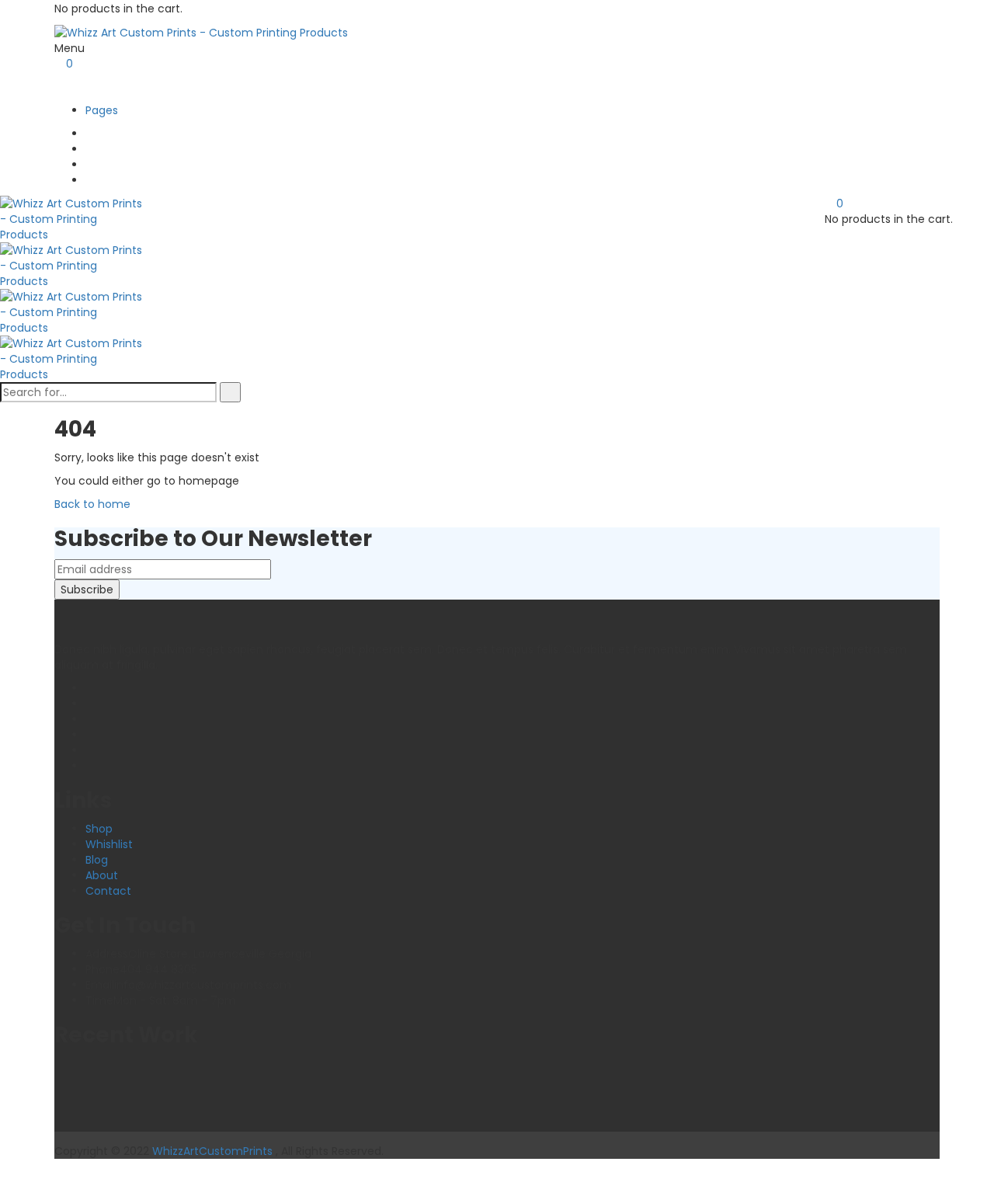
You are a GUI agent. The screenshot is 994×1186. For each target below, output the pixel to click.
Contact (108, 891)
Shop (99, 828)
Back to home (92, 504)
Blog (96, 860)
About (101, 875)
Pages (101, 110)
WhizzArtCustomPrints (212, 1151)
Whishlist (109, 844)
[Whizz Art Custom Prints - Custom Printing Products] (201, 32)
